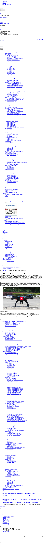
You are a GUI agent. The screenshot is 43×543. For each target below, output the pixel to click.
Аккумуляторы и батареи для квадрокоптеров (11, 489)
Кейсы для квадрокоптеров (11, 155)
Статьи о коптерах (6, 520)
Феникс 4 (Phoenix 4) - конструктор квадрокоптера (16, 117)
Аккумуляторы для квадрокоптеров (13, 161)
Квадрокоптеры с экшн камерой (12, 474)
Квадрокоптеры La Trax (9, 251)
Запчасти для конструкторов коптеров (13, 110)
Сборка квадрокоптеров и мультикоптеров (12, 187)
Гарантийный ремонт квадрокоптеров (11, 189)
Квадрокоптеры (7, 64)
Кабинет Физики (8, 377)
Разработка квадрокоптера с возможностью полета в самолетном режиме (18, 346)
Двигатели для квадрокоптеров (12, 95)
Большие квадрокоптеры (11, 172)
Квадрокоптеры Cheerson (11, 74)
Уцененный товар (8, 141)
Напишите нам (3, 13)
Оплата (4, 2)
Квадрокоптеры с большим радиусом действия (15, 173)
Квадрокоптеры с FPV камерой (12, 59)
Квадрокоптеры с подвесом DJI (12, 181)
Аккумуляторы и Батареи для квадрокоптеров (13, 157)
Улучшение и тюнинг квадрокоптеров (11, 188)
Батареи (8, 163)
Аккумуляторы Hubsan (11, 159)
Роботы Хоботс (7, 51)
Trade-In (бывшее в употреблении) (11, 107)
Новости (4, 518)
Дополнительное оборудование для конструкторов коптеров (17, 116)
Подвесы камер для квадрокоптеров (11, 137)
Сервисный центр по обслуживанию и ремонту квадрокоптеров (14, 321)
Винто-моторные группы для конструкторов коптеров (16, 114)
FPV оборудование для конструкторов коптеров (15, 115)
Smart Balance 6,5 (10, 149)
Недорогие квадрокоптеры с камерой (13, 63)
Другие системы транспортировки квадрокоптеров (16, 447)
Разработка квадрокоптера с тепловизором (12, 224)
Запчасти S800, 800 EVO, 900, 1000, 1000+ (14, 391)
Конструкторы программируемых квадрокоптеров (14, 108)
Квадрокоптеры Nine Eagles (12, 78)
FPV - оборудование (8, 132)
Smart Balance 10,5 (10, 147)
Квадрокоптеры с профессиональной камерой (15, 62)
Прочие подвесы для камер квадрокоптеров (14, 140)
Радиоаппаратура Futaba (11, 124)
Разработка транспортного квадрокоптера (12, 227)
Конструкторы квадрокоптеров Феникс (12, 52)
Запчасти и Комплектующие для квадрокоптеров (13, 82)
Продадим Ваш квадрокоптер (10, 333)
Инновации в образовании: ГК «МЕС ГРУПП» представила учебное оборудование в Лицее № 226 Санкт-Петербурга (20, 502)
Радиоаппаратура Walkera (11, 122)
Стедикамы (9, 119)
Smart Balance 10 (10, 148)
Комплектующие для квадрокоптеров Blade (14, 87)
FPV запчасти (9, 136)
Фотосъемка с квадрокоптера (10, 338)
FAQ (3, 515)
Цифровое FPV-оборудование (12, 133)
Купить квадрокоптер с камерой (10, 57)
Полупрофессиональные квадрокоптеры (12, 178)
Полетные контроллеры (11, 109)
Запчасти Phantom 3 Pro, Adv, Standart (13, 92)
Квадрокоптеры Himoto (11, 77)
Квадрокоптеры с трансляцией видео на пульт (15, 58)
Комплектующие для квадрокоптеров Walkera (15, 86)
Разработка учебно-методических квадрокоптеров (13, 226)
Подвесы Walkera (10, 139)
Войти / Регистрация (39, 39)
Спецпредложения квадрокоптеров (11, 100)
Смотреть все (2, 506)
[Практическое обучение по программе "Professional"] (11, 215)
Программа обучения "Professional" (11, 330)
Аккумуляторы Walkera (11, 160)
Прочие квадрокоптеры (11, 81)
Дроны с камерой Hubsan (11, 183)
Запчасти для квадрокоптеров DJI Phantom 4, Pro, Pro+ (16, 91)
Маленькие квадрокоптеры (11, 461)
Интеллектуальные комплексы (10, 56)
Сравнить (6, 196)
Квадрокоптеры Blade (10, 71)
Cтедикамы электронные (9, 118)
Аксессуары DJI (9, 166)
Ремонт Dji (6, 191)
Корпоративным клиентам (7, 490)
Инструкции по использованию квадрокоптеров (13, 354)
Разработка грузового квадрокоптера (11, 228)
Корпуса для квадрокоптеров (12, 94)
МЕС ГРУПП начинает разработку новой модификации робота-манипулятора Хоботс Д (16, 495)
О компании (5, 1)
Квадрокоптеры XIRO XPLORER (13, 80)
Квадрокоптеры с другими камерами (13, 475)
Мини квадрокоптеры (11, 460)
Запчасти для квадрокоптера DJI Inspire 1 (14, 90)
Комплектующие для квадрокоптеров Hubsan (15, 85)
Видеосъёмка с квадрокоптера (10, 337)
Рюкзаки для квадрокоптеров (12, 156)
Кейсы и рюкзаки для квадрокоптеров (11, 154)
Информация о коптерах (7, 351)
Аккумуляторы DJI (10, 158)
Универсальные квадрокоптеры (12, 177)
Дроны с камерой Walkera (11, 182)
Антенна (4, 488)
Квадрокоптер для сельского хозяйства (11, 229)
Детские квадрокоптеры (11, 106)
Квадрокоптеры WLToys (11, 73)
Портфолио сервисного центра (10, 190)
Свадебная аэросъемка (9, 339)
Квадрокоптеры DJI (10, 65)
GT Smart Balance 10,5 (11, 145)
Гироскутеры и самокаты (9, 144)
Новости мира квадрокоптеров (10, 352)
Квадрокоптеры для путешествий (13, 406)
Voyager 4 (10, 70)
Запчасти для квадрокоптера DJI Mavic (14, 392)
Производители (5, 519)
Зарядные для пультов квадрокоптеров (13, 131)
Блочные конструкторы (9, 142)
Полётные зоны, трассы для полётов (11, 55)
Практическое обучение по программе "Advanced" (14, 201)
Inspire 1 (10, 66)
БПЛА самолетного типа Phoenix (10, 153)
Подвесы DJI (9, 138)
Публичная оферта (6, 523)
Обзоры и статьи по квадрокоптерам (11, 353)
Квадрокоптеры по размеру (9, 169)
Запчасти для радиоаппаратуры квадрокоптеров (15, 127)
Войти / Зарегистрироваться (8, 43)
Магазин (4, 356)
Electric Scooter (9, 150)
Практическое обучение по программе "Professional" (14, 218)
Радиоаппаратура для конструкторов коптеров (15, 111)
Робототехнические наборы (10, 152)
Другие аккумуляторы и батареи (12, 164)
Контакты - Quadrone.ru (7, 268)
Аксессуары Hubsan (10, 168)
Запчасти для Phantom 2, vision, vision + (14, 93)
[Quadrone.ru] (2, 40)
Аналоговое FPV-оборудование (12, 134)
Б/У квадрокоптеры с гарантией (10, 334)
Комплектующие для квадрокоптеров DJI (14, 83)
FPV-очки (8, 135)
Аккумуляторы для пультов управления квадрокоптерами (17, 162)
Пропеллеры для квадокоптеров (12, 96)
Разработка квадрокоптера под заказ (11, 221)
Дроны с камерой (8, 180)
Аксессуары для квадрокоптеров (10, 165)
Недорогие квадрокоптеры (11, 104)
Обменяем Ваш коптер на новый (10, 332)
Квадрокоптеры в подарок (11, 101)
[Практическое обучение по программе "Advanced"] (14, 198)
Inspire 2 (10, 67)
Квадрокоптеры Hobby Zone (10, 250)
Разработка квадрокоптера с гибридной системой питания (15, 225)
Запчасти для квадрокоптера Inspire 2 (13, 89)
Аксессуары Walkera (10, 167)
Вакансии (4, 5)
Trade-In (4, 331)
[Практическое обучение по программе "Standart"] (14, 194)
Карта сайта (5, 522)
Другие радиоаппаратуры (11, 126)
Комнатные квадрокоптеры (11, 175)
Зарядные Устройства (8, 128)
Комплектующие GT (12, 146)
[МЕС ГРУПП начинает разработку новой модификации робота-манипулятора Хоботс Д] (19, 493)
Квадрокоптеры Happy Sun (11, 76)
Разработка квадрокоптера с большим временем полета (14, 222)
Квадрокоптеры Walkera (11, 69)
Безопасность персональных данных (9, 524)
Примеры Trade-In (8, 335)
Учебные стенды (8, 53)
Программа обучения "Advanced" (11, 329)
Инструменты (5, 266)
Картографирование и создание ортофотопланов (13, 340)
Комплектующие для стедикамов (13, 120)
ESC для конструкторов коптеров (13, 113)
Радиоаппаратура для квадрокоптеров (11, 121)
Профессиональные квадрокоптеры (11, 179)
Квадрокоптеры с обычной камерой (13, 60)
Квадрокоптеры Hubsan (11, 68)
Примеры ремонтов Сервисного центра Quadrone (13, 355)
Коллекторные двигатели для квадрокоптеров (15, 99)
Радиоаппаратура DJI (10, 123)
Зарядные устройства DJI (11, 432)
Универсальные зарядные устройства (13, 433)
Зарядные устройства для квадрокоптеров (14, 130)
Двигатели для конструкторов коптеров (14, 112)
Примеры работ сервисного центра (11, 192)
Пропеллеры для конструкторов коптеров (14, 419)
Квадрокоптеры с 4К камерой (12, 383)
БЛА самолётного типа (9, 54)
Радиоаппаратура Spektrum (11, 125)
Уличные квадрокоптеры (11, 176)
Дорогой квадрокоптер (11, 105)
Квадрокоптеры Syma (10, 72)
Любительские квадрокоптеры (10, 174)
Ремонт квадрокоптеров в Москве (11, 186)
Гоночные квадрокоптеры (11, 405)
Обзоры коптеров (6, 521)
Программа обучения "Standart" (10, 328)
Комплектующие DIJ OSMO (14, 84)
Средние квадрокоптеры (11, 171)
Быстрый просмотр (8, 195)
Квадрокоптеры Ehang (11, 79)
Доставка (4, 3)
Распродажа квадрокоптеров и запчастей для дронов (14, 151)
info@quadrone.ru (3, 17)
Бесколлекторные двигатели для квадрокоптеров (15, 98)
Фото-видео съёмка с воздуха (8, 336)
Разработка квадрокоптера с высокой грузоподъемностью (15, 223)
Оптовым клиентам (6, 517)
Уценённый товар (10, 103)
